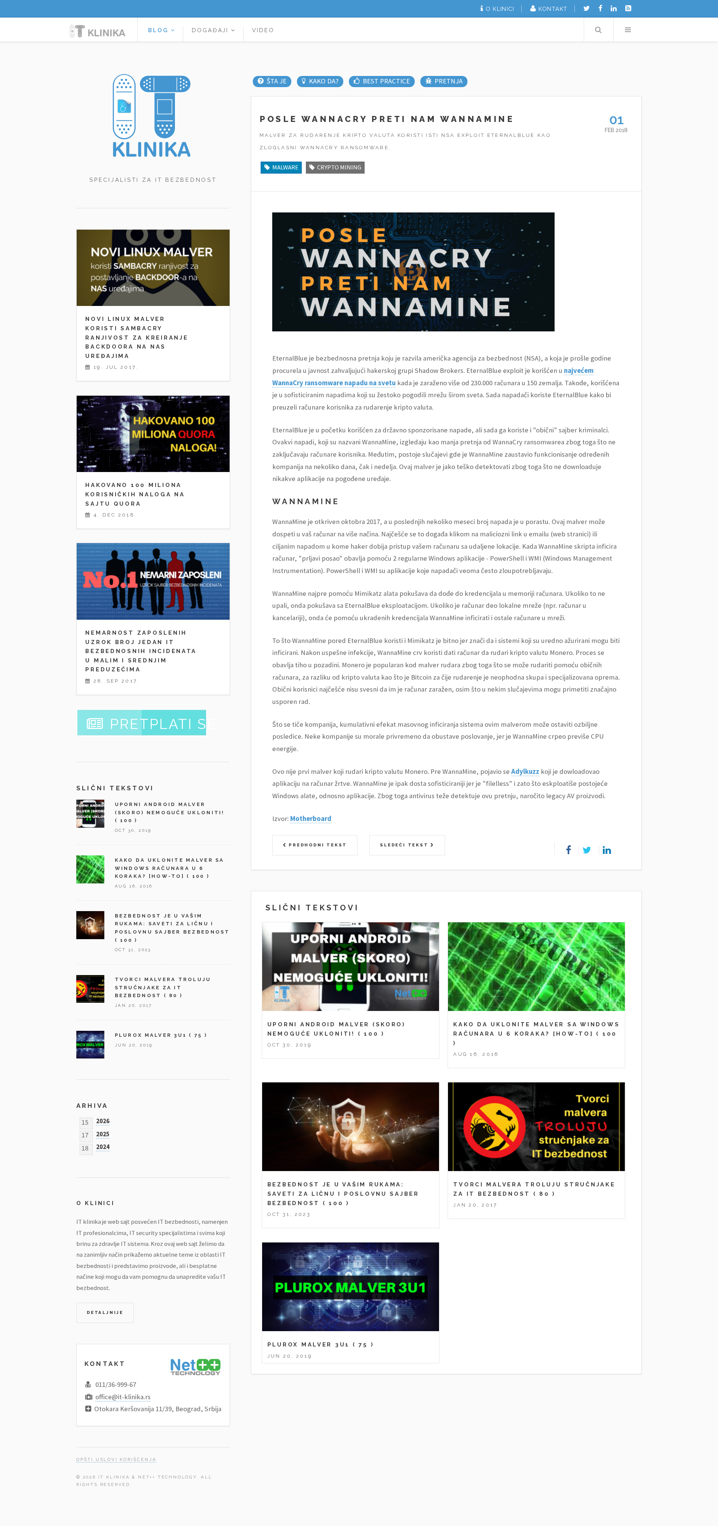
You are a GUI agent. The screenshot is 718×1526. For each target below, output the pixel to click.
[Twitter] (586, 8)
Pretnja (448, 81)
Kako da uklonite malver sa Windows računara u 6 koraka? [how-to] (169, 868)
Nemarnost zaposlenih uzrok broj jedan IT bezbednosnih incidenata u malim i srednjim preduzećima (141, 651)
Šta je (276, 81)
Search (598, 30)
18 (85, 1146)
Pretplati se (163, 724)
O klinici (500, 9)
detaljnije (105, 1312)
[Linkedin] (614, 8)
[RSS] (628, 8)
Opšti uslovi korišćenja (116, 1459)
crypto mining (339, 167)
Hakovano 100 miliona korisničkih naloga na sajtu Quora (135, 494)
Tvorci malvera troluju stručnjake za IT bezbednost (163, 987)
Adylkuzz (525, 771)
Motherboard (310, 818)
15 (85, 1121)
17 (85, 1133)
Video (263, 30)
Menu (628, 30)
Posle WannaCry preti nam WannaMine (387, 119)
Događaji (211, 30)
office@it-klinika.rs (123, 1396)
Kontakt (552, 9)
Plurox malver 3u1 (308, 1344)
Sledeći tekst (405, 845)
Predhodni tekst (316, 845)
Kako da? (323, 81)
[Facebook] (600, 8)
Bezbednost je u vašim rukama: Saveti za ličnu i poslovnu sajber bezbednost (343, 1193)
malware (285, 167)
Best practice (386, 81)
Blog (159, 30)
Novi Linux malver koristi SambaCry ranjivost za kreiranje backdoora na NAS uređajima (136, 337)
